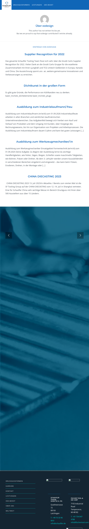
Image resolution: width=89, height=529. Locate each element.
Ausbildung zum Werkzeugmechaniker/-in (44, 141)
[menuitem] (7, 5)
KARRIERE (10, 486)
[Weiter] (80, 235)
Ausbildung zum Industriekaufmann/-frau (44, 106)
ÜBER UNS (10, 506)
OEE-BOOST (10, 501)
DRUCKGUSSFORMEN (14, 481)
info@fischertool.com (80, 522)
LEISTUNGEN (11, 496)
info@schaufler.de (58, 523)
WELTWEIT (10, 511)
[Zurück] (8, 235)
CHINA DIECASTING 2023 (44, 176)
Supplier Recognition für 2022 (44, 54)
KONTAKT (10, 491)
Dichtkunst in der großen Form (44, 85)
